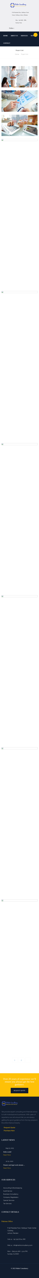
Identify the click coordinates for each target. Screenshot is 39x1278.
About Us (14, 35)
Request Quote (9, 1128)
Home (5, 35)
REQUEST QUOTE (19, 1090)
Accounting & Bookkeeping (12, 1188)
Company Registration (10, 1197)
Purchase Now (9, 1131)
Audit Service (7, 1191)
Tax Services (7, 1203)
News (33, 35)
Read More (7, 1155)
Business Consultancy (10, 1194)
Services (24, 35)
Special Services (8, 1200)
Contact (6, 43)
